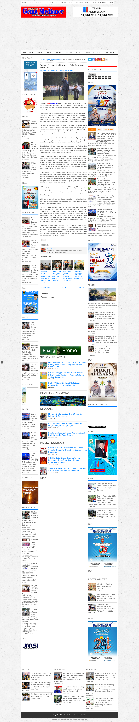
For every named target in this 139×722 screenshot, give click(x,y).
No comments (69, 70)
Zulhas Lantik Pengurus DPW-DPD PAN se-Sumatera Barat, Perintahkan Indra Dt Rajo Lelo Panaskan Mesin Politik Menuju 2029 (30, 462)
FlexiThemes (61, 719)
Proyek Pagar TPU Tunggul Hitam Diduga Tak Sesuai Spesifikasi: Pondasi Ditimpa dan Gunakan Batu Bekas (102, 305)
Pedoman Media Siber (83, 2)
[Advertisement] (69, 35)
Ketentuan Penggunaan (64, 2)
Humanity (58, 52)
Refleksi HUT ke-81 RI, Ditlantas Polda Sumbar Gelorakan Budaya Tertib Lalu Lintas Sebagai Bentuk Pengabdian (67, 450)
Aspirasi (78, 52)
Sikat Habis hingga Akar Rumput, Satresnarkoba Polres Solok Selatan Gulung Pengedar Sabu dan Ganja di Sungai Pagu (66, 375)
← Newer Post (45, 287)
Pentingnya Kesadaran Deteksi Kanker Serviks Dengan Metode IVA (106, 226)
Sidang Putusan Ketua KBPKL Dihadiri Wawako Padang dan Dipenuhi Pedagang (56, 276)
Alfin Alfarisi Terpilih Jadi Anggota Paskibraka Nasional (105, 586)
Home (24, 52)
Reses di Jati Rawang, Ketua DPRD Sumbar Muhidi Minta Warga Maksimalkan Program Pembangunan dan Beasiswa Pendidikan (30, 226)
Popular (92, 129)
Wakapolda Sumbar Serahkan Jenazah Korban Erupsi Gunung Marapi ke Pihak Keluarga (45, 277)
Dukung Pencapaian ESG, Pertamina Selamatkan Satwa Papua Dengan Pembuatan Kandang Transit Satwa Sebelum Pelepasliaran (102, 500)
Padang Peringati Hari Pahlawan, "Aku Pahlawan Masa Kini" (62, 66)
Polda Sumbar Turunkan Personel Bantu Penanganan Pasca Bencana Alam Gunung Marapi (67, 277)
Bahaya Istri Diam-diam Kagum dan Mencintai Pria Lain (34, 566)
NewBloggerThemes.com (80, 719)
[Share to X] (46, 245)
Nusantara (68, 52)
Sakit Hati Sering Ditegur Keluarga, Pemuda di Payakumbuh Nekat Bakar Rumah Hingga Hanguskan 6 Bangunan (65, 460)
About (24, 2)
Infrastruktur (109, 52)
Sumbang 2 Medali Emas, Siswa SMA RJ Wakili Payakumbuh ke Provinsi (106, 596)
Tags (99, 129)
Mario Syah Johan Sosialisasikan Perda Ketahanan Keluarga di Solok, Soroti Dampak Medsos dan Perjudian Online (67, 365)
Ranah (32, 52)
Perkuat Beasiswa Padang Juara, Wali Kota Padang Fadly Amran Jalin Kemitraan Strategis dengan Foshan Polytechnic (100, 689)
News (49, 52)
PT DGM (83, 715)
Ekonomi (40, 52)
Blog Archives (109, 129)
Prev (2, 362)
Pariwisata (97, 52)
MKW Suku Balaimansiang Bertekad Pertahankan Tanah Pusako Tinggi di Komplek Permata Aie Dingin (106, 151)
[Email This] (42, 245)
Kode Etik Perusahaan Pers (103, 2)
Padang (48, 59)
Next (137, 362)
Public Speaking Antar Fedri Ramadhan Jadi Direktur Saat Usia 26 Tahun (41, 675)
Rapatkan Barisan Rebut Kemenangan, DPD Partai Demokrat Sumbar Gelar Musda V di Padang (106, 212)
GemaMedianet (68, 715)
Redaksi (50, 2)
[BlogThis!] (44, 245)
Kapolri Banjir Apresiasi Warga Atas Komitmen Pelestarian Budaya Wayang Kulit (74, 689)
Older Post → (82, 287)
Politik (87, 52)
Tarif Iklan (40, 2)
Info (31, 2)
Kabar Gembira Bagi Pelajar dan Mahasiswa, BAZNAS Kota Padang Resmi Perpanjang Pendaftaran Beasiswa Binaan (100, 703)
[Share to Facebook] (48, 245)
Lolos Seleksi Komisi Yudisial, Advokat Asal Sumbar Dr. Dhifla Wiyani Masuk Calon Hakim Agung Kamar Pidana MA (107, 135)
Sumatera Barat (56, 59)
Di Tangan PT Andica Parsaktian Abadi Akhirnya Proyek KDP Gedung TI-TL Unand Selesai (105, 166)
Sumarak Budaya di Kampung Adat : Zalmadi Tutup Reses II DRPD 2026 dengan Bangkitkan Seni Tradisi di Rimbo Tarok (69, 677)
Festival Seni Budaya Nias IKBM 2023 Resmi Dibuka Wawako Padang (79, 275)
